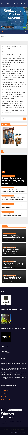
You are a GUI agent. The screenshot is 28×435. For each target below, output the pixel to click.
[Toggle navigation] (14, 32)
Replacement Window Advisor (7, 3)
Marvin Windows (5, 393)
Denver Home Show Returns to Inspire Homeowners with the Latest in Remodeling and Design (13, 191)
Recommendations (13, 432)
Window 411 (11, 6)
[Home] (2, 32)
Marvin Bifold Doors (5, 390)
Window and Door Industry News (8, 187)
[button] (25, 32)
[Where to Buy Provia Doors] (6, 318)
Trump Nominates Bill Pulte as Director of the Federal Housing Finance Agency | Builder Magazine (13, 199)
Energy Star (23, 3)
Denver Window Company (7, 396)
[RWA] (6, 300)
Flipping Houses (17, 3)
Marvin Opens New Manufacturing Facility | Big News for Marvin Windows (13, 237)
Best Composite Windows (7, 399)
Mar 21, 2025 (7, 253)
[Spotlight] (6, 352)
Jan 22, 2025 (7, 267)
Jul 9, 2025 (5, 183)
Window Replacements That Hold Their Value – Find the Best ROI (12, 278)
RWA (12, 183)
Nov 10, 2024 (7, 281)
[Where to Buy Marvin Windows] (6, 337)
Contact (16, 6)
